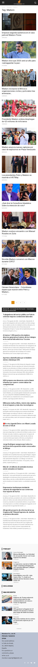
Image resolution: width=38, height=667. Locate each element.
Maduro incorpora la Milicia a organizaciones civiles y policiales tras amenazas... (18, 91)
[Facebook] (24, 662)
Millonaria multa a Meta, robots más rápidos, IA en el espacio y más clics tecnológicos (19, 404)
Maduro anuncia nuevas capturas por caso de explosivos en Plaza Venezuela (18, 148)
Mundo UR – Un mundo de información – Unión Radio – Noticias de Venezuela (19, 309)
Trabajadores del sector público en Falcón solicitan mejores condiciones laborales (18, 316)
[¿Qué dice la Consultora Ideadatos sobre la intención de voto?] (19, 192)
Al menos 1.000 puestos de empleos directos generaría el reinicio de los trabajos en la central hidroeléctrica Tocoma (19, 337)
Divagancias (16, 562)
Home (3, 7)
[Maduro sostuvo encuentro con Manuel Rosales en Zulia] (19, 220)
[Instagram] (28, 662)
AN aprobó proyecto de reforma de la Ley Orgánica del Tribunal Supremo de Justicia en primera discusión (18, 512)
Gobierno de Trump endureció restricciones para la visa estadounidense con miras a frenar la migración (23, 600)
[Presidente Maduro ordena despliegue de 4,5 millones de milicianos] (19, 108)
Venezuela (16, 607)
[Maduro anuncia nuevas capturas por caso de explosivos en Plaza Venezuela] (19, 136)
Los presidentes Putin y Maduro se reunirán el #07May (17, 176)
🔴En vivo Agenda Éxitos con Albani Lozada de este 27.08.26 (19, 425)
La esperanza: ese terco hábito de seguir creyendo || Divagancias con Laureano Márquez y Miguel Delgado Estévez (24, 566)
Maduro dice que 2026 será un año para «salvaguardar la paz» (19, 62)
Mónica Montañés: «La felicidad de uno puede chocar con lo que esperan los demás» (24, 555)
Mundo (15, 595)
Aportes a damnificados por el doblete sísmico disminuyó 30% (17, 359)
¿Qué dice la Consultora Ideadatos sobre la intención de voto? (16, 204)
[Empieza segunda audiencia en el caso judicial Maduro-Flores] (19, 21)
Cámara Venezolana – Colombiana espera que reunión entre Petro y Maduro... (16, 289)
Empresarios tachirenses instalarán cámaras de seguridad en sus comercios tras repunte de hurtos (18, 489)
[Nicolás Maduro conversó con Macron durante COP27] (19, 248)
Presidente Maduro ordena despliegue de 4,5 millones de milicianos (18, 120)
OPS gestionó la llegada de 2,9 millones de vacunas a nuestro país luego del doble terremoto (23, 610)
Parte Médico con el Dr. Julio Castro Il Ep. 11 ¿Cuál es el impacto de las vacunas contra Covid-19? (23, 578)
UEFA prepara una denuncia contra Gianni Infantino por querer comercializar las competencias (18, 382)
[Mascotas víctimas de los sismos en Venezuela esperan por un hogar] (7, 620)
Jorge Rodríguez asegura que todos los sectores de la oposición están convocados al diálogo (19, 446)
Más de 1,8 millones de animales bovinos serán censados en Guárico (18, 468)
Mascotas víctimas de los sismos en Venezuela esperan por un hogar (24, 620)
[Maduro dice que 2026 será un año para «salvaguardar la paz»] (19, 49)
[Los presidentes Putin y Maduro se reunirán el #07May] (19, 164)
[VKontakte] (31, 662)
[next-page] (24, 302)
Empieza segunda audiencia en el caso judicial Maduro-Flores (18, 34)
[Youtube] (34, 662)
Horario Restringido (18, 552)
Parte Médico (16, 573)
